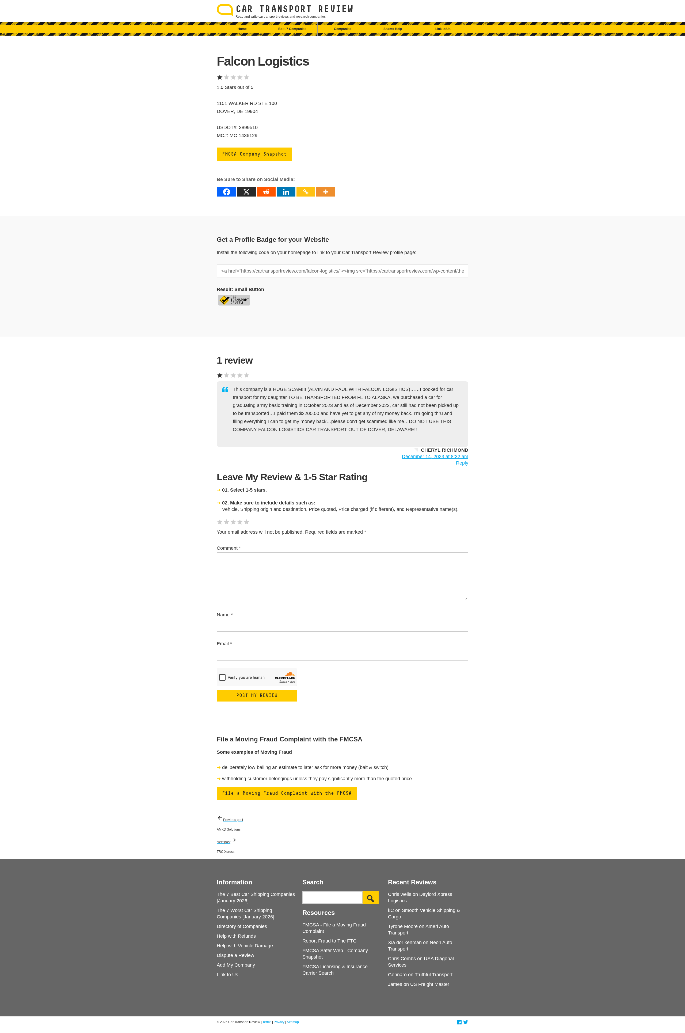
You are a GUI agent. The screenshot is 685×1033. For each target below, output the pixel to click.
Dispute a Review (235, 955)
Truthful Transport (433, 974)
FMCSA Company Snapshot (254, 154)
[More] (325, 192)
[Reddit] (266, 192)
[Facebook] (226, 192)
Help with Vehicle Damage (245, 945)
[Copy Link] (305, 192)
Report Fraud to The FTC (329, 941)
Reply (462, 463)
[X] (246, 192)
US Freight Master (429, 984)
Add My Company (236, 965)
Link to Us (443, 29)
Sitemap (293, 1022)
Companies (342, 29)
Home (242, 29)
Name (225, 614)
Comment (229, 548)
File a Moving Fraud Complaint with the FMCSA (287, 793)
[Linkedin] (286, 192)
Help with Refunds (236, 936)
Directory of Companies (242, 926)
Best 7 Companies (292, 29)
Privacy (279, 1022)
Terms (266, 1022)
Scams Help (392, 29)
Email (224, 643)
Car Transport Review (294, 9)
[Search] (371, 897)
